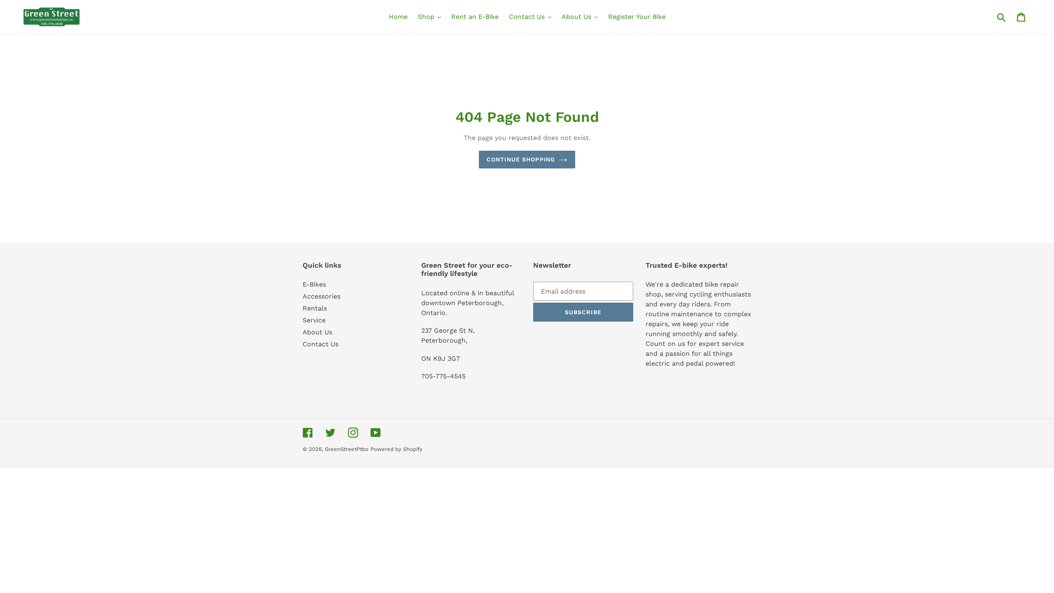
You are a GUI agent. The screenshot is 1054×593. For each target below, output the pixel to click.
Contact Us (320, 344)
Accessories (321, 296)
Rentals (315, 308)
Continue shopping (521, 159)
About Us (317, 332)
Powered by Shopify (396, 449)
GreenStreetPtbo (346, 449)
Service (314, 320)
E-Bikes (314, 284)
